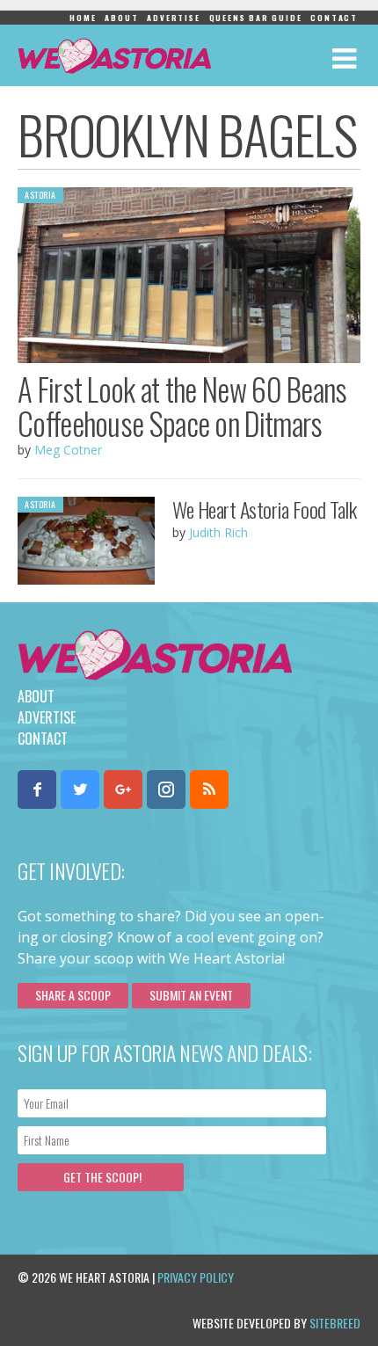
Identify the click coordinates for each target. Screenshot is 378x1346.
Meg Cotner (68, 449)
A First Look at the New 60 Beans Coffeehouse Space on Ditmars (182, 406)
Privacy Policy (195, 1277)
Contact (334, 17)
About (121, 17)
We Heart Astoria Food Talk (264, 509)
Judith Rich (218, 532)
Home (82, 17)
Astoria (40, 194)
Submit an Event (191, 995)
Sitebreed (334, 1322)
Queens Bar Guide (255, 17)
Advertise (173, 17)
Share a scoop (73, 995)
